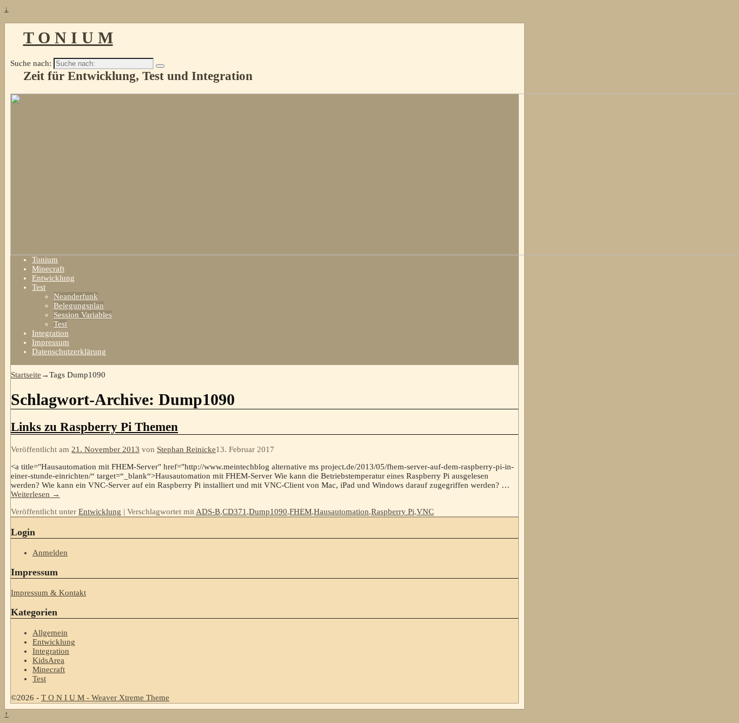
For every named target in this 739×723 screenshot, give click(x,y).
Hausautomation (341, 511)
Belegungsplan (79, 305)
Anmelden (50, 552)
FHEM (300, 511)
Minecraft (48, 268)
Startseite (26, 374)
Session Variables (83, 314)
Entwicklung (53, 278)
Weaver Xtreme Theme (130, 697)
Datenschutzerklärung (69, 351)
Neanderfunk (76, 296)
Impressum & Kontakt (48, 592)
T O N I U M (68, 38)
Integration (50, 333)
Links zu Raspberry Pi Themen (94, 427)
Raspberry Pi (392, 511)
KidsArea (48, 660)
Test (38, 287)
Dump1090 (268, 511)
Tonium (45, 259)
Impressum (50, 342)
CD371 (234, 511)
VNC (425, 511)
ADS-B (208, 511)
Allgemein (50, 632)
